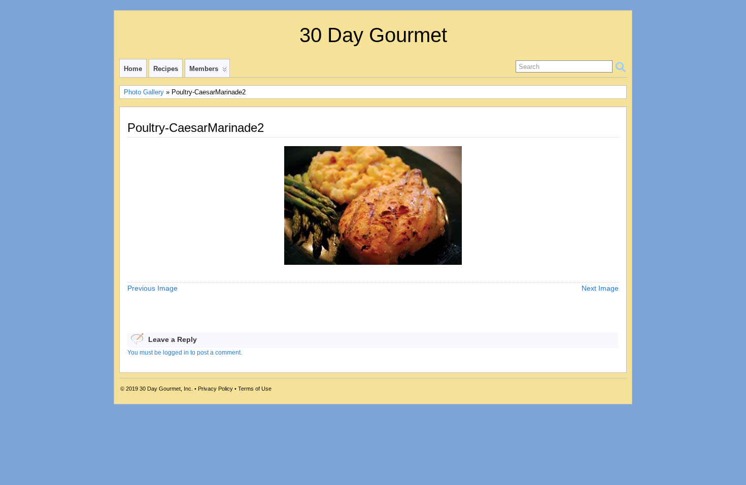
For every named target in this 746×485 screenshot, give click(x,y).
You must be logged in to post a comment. (184, 352)
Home (133, 69)
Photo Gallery (144, 92)
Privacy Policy (215, 389)
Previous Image (152, 288)
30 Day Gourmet (373, 35)
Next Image (600, 288)
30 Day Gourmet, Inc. (166, 389)
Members (203, 69)
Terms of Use (255, 389)
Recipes (165, 69)
